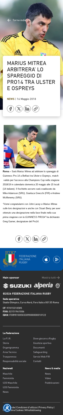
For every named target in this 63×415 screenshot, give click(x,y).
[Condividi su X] (18, 108)
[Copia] (35, 108)
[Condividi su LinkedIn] (27, 108)
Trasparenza (9, 356)
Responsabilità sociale (14, 361)
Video (48, 378)
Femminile (8, 378)
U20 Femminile (11, 387)
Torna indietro (21, 20)
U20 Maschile (10, 382)
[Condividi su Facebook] (10, 108)
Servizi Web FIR (41, 356)
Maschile (7, 373)
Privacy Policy (46, 407)
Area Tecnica (9, 352)
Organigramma (11, 347)
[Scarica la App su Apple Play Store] (46, 259)
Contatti (37, 361)
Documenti (39, 347)
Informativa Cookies (13, 410)
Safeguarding (40, 352)
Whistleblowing (33, 410)
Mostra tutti (49, 277)
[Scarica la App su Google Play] (56, 259)
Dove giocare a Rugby (44, 338)
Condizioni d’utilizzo (26, 407)
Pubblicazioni (52, 382)
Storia (6, 343)
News (11, 99)
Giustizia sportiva (42, 343)
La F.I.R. (7, 338)
